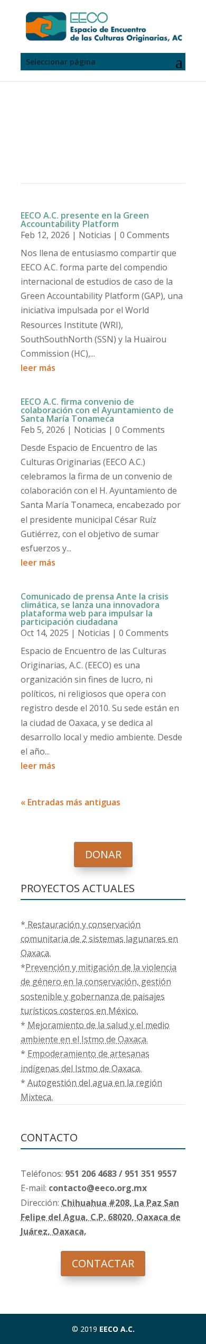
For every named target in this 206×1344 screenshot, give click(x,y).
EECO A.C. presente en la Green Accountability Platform (85, 220)
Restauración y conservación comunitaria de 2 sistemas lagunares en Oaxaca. (99, 939)
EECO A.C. (117, 1329)
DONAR (103, 854)
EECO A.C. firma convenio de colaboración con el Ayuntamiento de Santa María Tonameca (97, 410)
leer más (38, 368)
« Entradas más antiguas (70, 802)
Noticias (95, 235)
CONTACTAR (103, 1263)
